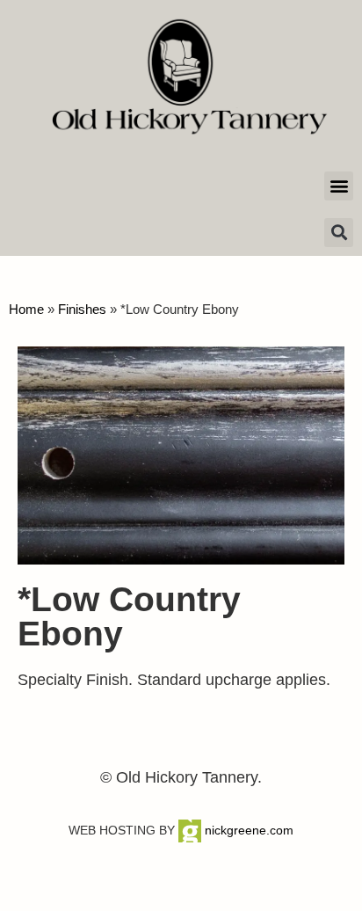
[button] (338, 185)
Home (26, 309)
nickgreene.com (247, 830)
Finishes (82, 309)
